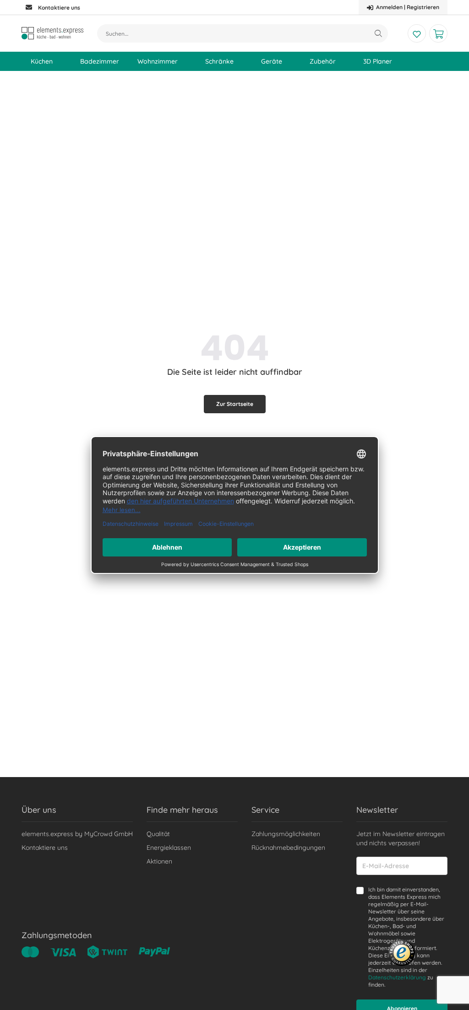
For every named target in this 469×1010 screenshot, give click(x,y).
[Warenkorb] (438, 33)
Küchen (42, 61)
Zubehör (323, 61)
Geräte (271, 61)
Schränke (219, 61)
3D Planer (377, 61)
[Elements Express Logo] (52, 33)
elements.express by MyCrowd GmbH (77, 834)
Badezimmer (99, 61)
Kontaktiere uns (45, 847)
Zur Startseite (234, 403)
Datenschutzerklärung (397, 977)
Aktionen (159, 861)
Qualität (158, 834)
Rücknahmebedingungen (288, 847)
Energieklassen (169, 847)
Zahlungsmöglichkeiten (285, 834)
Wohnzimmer (157, 61)
